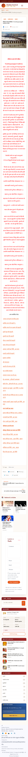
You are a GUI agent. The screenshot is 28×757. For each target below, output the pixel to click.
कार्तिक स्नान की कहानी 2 (9, 323)
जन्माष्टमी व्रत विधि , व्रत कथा (10, 417)
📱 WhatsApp (20, 471)
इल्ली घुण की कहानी (8, 332)
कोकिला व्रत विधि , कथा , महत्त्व (11, 447)
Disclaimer (20, 748)
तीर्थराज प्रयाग (11, 467)
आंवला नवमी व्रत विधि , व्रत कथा (11, 349)
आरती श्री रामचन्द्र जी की (9, 366)
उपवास (3, 742)
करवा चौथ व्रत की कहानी (9, 345)
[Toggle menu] (22, 5)
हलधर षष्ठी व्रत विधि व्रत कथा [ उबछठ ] (12, 413)
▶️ (6, 733)
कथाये (7, 10)
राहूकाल (18, 738)
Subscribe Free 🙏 (14, 715)
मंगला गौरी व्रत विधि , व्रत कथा (10, 434)
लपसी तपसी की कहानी (9, 354)
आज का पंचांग (11, 738)
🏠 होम (3, 10)
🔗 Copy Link (15, 475)
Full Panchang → (14, 634)
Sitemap (4, 750)
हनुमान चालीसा (6, 358)
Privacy (11, 756)
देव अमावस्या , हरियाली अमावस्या (11, 379)
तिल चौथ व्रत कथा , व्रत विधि (10, 452)
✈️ (14, 733)
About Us (4, 748)
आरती (17, 742)
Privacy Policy (14, 748)
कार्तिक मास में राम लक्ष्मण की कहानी (12, 328)
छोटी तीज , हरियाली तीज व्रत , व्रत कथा (13, 384)
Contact (8, 748)
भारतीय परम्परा (10, 19)
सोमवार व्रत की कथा (8, 426)
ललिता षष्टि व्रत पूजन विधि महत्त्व (11, 443)
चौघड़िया (22, 738)
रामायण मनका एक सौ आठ (10, 375)
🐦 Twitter (6, 475)
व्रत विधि (6, 738)
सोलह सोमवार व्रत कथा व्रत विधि (11, 430)
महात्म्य (16, 19)
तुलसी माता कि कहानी (8, 336)
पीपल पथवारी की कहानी (9, 341)
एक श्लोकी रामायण (8, 371)
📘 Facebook (11, 471)
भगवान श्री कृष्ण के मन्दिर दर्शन (11, 319)
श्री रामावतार (6, 362)
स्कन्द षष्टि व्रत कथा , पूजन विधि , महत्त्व (13, 439)
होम (2, 738)
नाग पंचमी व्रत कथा (8, 408)
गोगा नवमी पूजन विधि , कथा (10, 421)
